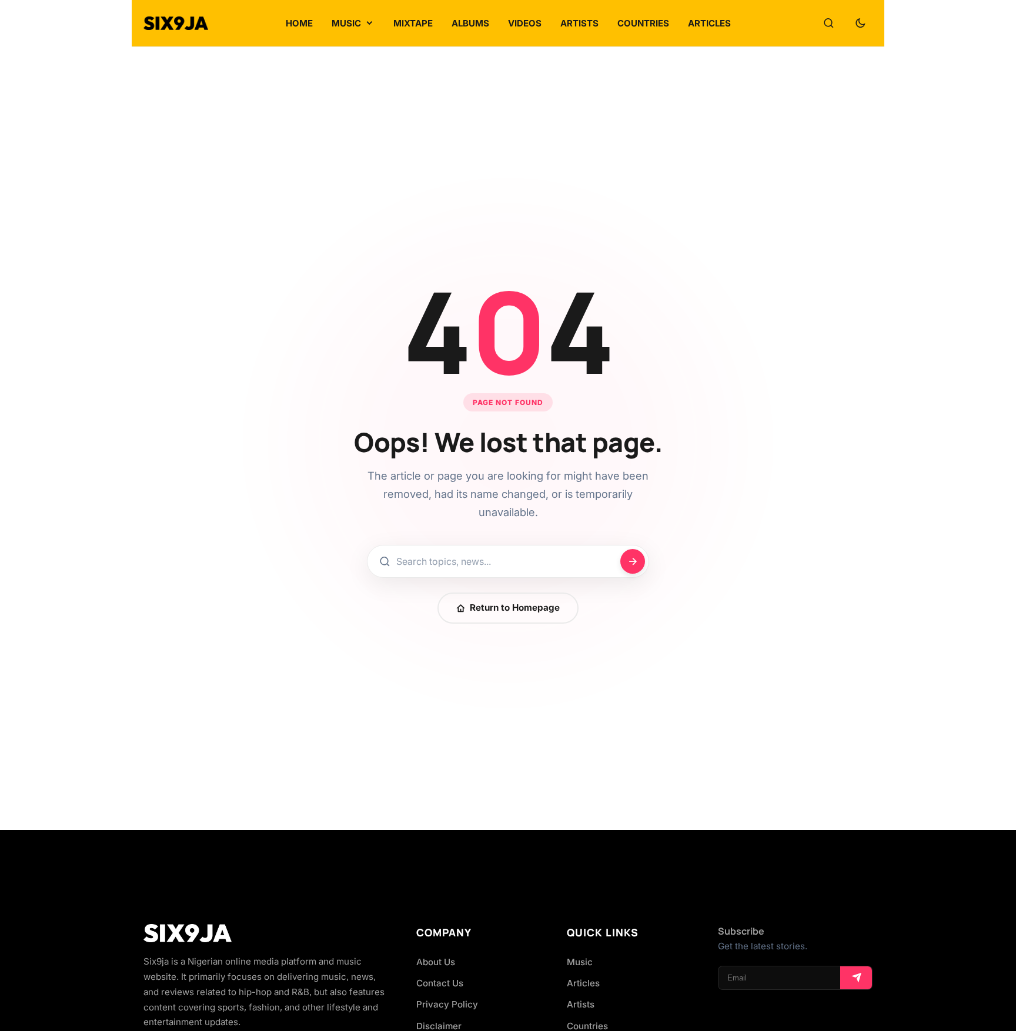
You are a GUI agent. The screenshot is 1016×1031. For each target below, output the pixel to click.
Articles (583, 983)
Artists (580, 1004)
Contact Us (439, 983)
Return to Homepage (515, 607)
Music (580, 962)
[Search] (828, 23)
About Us (435, 962)
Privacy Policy (447, 1004)
